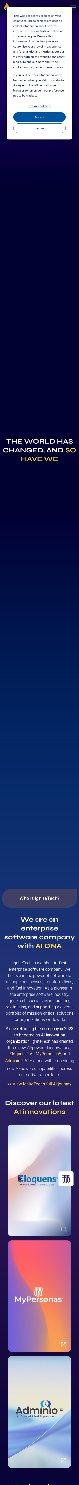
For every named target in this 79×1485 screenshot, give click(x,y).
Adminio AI (16, 1060)
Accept (39, 117)
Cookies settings (40, 106)
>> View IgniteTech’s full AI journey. (39, 1083)
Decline (39, 128)
